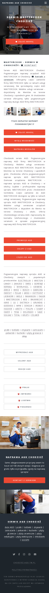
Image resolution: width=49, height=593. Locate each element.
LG (14, 302)
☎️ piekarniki (24, 407)
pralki (6, 330)
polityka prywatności (24, 570)
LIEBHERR (8, 296)
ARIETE (18, 308)
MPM (18, 305)
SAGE (40, 312)
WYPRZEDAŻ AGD (24, 352)
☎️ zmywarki (24, 394)
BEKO (16, 290)
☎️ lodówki (24, 400)
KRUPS (25, 315)
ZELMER (35, 315)
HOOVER (8, 308)
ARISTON (38, 280)
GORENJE (38, 283)
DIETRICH (24, 302)
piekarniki (10, 333)
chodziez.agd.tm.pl (24, 563)
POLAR (18, 293)
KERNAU (8, 286)
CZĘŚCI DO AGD (24, 257)
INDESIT (8, 293)
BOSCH (26, 290)
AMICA (7, 290)
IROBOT (39, 305)
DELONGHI (28, 312)
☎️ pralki (24, 387)
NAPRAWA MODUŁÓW (24, 149)
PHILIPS (29, 308)
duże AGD (9, 527)
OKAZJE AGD (24, 369)
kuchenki (21, 333)
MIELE (19, 296)
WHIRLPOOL (22, 286)
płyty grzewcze (34, 333)
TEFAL (17, 315)
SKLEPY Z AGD (24, 249)
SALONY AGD (24, 361)
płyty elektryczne (24, 536)
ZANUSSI (18, 283)
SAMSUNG (38, 290)
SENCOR (28, 305)
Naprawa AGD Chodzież (17, 3)
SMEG (28, 283)
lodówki (15, 330)
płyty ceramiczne (26, 533)
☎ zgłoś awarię (24, 42)
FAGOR (42, 296)
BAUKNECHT (37, 299)
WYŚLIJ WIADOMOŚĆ (24, 141)
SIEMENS (37, 286)
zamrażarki (38, 330)
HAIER (7, 312)
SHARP (39, 308)
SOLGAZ (7, 315)
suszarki (25, 539)
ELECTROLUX (24, 280)
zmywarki (25, 330)
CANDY (7, 283)
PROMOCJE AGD (24, 240)
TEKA (16, 312)
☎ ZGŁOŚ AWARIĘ (24, 132)
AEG (25, 299)
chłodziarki (40, 536)
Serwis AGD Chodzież (24, 521)
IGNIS (6, 302)
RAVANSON (30, 296)
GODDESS (8, 305)
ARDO (27, 293)
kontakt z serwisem (24, 480)
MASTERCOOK (13, 299)
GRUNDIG (37, 302)
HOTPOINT (37, 293)
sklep (24, 336)
